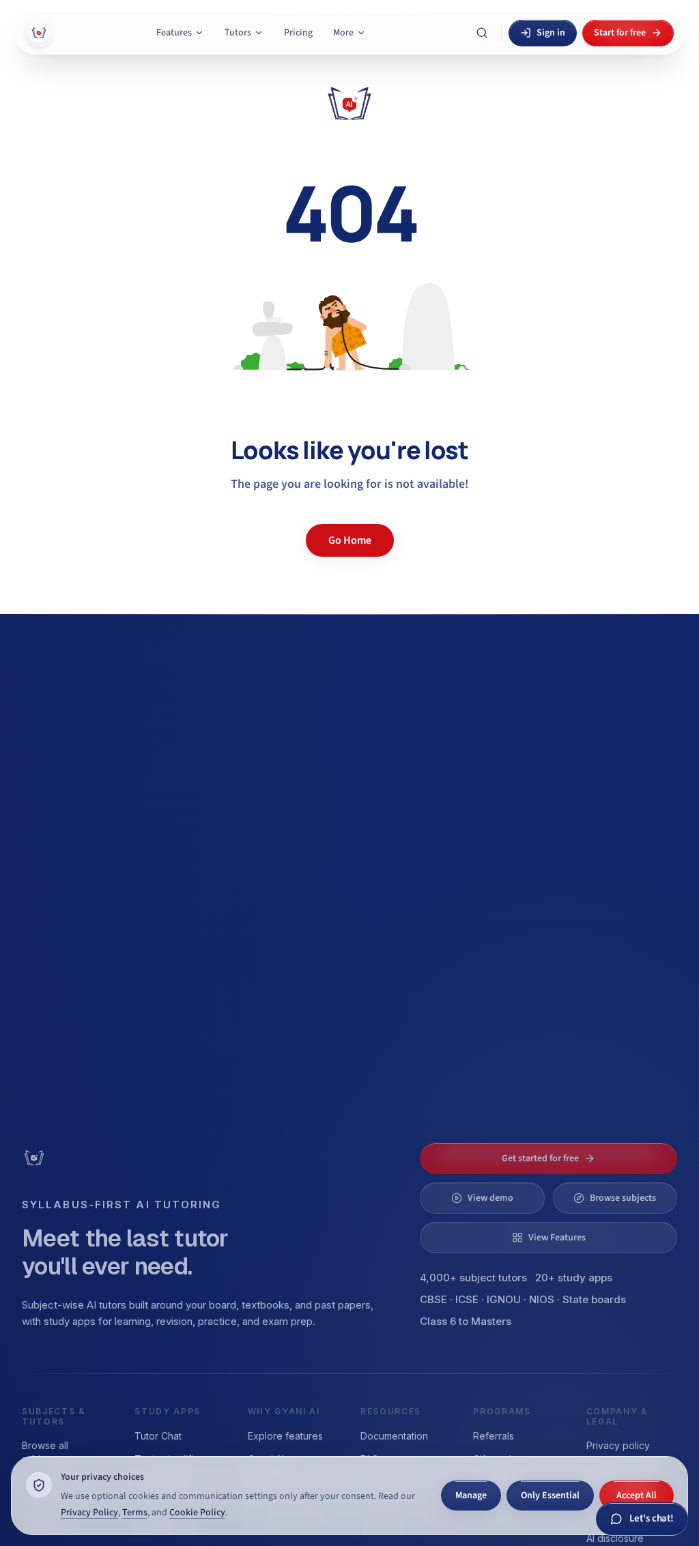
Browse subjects (623, 1198)
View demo (490, 1198)
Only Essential (550, 1495)
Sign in (551, 33)
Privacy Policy (89, 1512)
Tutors (238, 33)
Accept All (636, 1495)
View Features (557, 1237)
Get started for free (540, 1158)
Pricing (298, 33)
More (343, 33)
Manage (471, 1495)
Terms (134, 1512)
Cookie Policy (197, 1512)
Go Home (349, 540)
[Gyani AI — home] (39, 32)
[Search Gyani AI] (482, 32)
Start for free (620, 33)
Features (174, 33)
